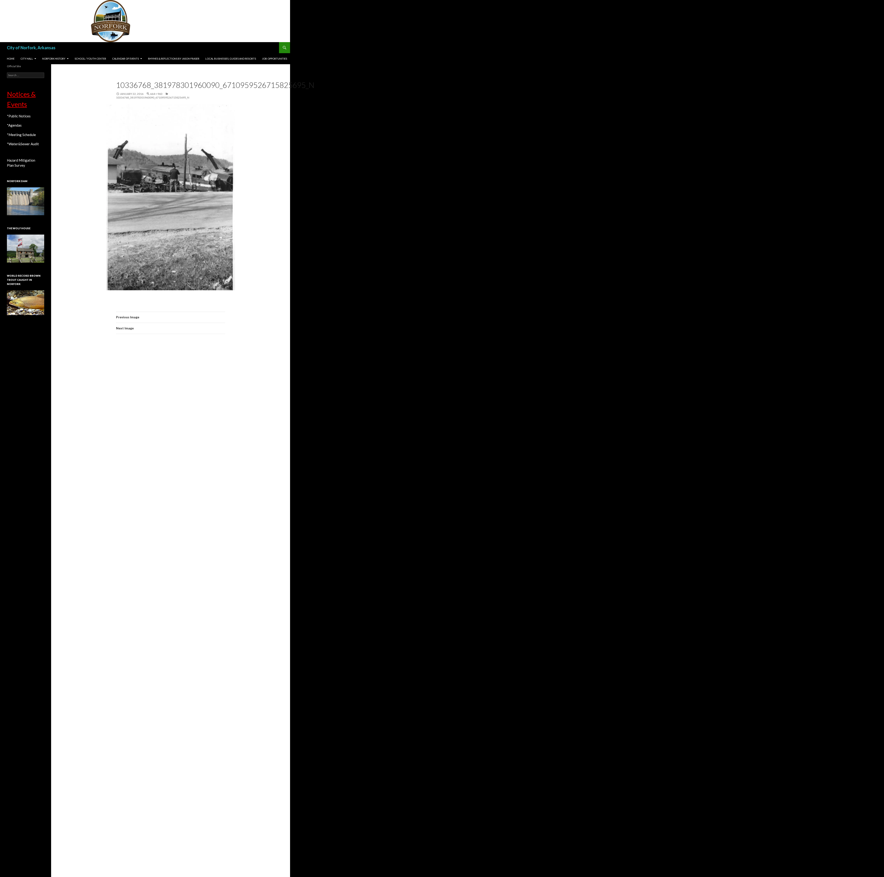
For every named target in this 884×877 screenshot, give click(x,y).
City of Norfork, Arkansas (31, 47)
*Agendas (14, 125)
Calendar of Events (125, 58)
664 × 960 (156, 94)
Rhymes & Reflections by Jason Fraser (173, 58)
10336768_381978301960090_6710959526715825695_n (152, 97)
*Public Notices (19, 116)
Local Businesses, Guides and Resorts (230, 58)
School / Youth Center (90, 58)
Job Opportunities (274, 58)
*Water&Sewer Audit (23, 144)
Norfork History (53, 58)
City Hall (26, 58)
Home (11, 58)
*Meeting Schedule (21, 135)
